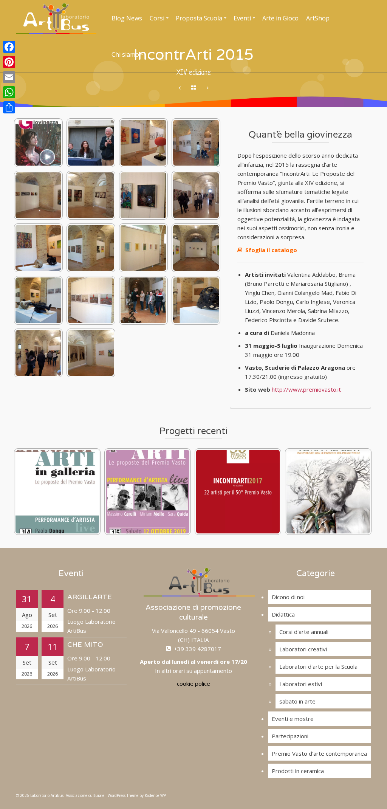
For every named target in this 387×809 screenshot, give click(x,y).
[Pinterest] (9, 62)
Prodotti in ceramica (298, 771)
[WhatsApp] (9, 92)
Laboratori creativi (303, 649)
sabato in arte (297, 701)
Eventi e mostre (293, 718)
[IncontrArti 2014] (207, 88)
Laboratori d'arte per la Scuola (318, 666)
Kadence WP (155, 795)
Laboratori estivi (300, 684)
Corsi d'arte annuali (303, 631)
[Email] (9, 77)
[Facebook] (9, 46)
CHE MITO (85, 644)
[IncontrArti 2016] (179, 88)
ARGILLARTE (89, 597)
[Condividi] (9, 107)
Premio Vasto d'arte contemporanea (319, 753)
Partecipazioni (290, 736)
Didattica (283, 614)
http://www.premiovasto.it (306, 389)
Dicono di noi (288, 597)
